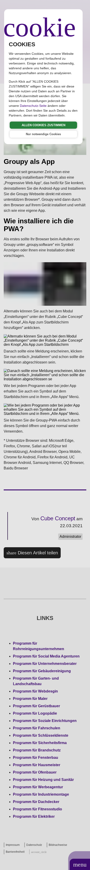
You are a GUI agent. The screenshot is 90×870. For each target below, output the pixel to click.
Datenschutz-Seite (33, 106)
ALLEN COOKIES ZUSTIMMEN (43, 125)
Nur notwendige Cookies (43, 134)
